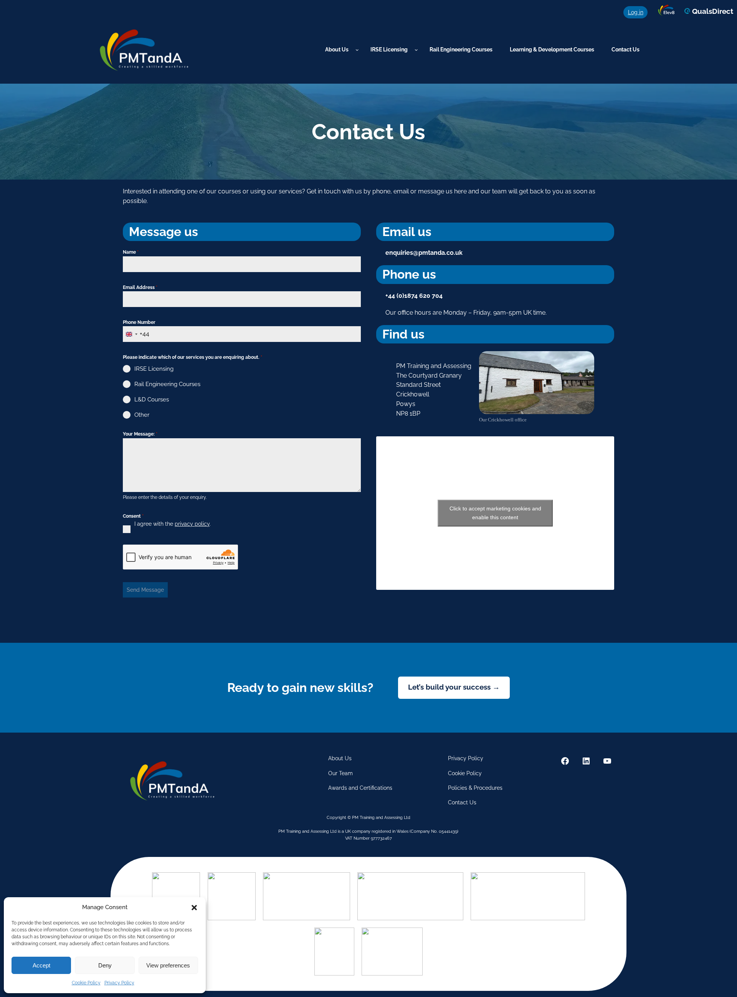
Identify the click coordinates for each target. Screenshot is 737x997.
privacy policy (192, 524)
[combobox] (136, 334)
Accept (41, 965)
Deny (105, 965)
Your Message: (140, 434)
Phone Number (139, 322)
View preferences (168, 965)
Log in (635, 12)
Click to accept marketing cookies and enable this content (495, 512)
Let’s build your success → (454, 687)
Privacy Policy (119, 982)
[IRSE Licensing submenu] (416, 49)
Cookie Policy (86, 982)
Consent (133, 516)
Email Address (140, 287)
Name (131, 252)
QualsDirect (711, 11)
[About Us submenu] (357, 49)
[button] (194, 907)
